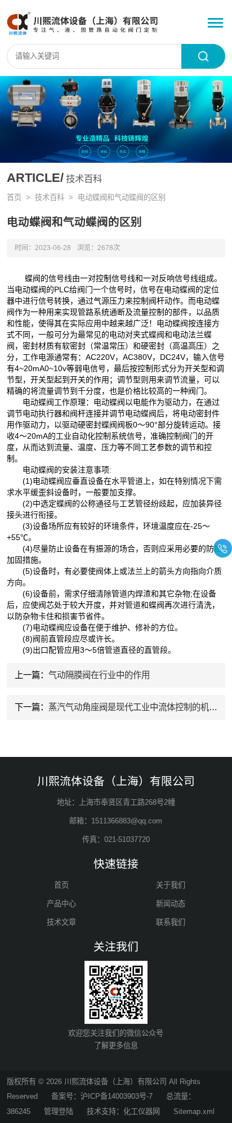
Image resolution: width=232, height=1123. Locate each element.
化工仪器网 (141, 1111)
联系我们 (170, 922)
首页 (14, 197)
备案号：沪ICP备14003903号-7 (102, 1096)
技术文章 (61, 922)
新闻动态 (170, 903)
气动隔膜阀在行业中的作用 (99, 675)
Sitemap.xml (194, 1111)
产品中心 (61, 903)
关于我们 (170, 885)
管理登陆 (58, 1111)
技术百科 (49, 197)
